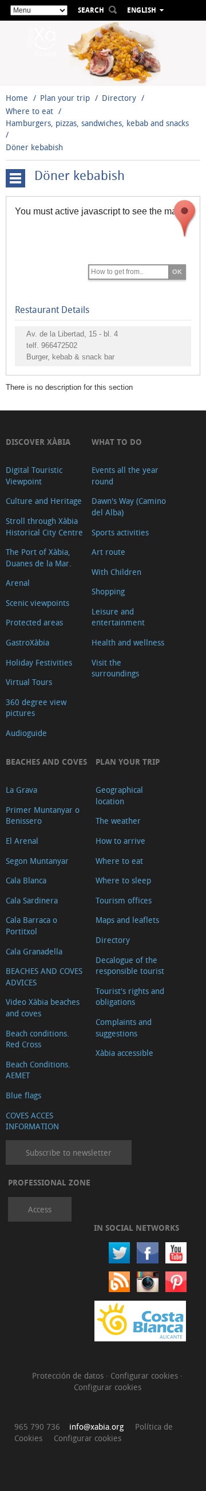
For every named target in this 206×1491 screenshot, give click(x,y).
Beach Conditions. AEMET (38, 1070)
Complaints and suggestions (124, 1027)
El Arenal (22, 840)
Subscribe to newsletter (69, 1152)
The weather (118, 820)
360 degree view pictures (36, 707)
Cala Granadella (34, 951)
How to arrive (120, 840)
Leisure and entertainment (118, 617)
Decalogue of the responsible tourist (130, 965)
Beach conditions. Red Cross (37, 1039)
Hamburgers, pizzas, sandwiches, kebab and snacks (97, 123)
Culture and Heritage (44, 500)
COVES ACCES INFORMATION (32, 1121)
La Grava (21, 789)
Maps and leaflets (127, 919)
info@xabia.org (96, 1426)
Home (17, 97)
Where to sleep (123, 880)
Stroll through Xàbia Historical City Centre (44, 526)
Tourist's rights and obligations (130, 996)
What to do (117, 441)
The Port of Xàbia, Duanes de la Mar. (39, 557)
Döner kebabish (34, 147)
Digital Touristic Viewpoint (34, 475)
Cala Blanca (26, 880)
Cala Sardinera (32, 900)
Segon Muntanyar (37, 860)
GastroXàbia (27, 642)
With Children (116, 571)
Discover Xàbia (38, 441)
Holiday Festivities (39, 662)
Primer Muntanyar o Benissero (43, 815)
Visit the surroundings (115, 668)
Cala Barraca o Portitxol (31, 925)
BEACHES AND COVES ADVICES (44, 976)
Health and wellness (128, 642)
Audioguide (26, 732)
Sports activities (120, 532)
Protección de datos (69, 1375)
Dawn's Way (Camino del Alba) (129, 506)
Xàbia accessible (124, 1052)
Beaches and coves (46, 761)
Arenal (18, 582)
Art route (108, 551)
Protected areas (34, 622)
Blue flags (23, 1095)
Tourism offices (124, 900)
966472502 (59, 345)
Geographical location (119, 795)
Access (40, 1209)
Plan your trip (65, 97)
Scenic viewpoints (37, 602)
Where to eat (29, 110)
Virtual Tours (29, 681)
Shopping (108, 591)
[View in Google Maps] (185, 218)
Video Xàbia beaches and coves (43, 1007)
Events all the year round (125, 475)
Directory (119, 97)
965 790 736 (37, 1426)
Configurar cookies (145, 1375)
